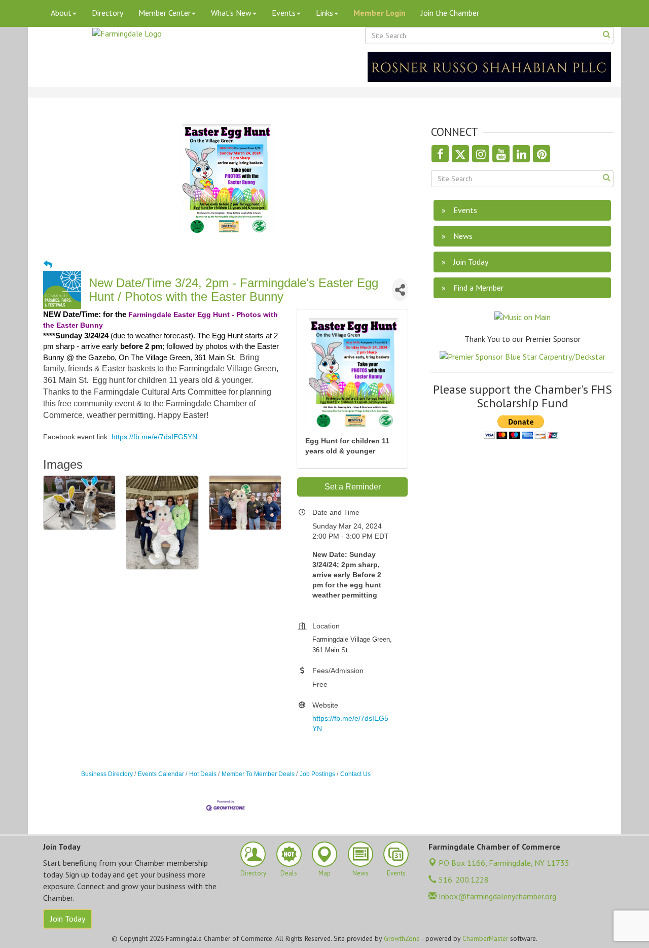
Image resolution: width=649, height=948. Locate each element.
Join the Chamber (450, 13)
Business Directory (107, 774)
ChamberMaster (485, 938)
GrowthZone (402, 938)
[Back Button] (48, 265)
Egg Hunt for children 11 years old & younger (347, 446)
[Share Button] (400, 289)
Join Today (67, 919)
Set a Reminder (352, 486)
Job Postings (317, 774)
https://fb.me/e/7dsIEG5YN (154, 437)
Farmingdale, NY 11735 (504, 863)
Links (324, 13)
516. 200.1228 (463, 879)
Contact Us (355, 774)
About (61, 13)
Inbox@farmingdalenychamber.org (496, 896)
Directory (107, 13)
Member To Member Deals (258, 774)
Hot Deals (203, 774)
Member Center (164, 13)
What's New (231, 13)
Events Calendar (161, 774)
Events (284, 13)
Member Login (379, 13)
